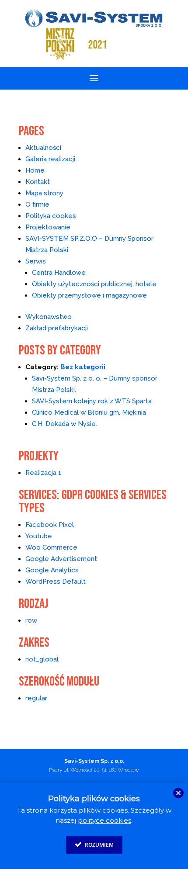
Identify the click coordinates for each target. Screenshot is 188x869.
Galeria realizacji (50, 159)
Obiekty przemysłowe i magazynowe (89, 295)
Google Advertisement (61, 559)
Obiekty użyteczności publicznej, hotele (94, 284)
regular (36, 698)
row (31, 620)
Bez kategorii (82, 367)
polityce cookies (104, 820)
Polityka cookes (50, 216)
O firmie (37, 204)
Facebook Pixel (49, 525)
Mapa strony (44, 193)
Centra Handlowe (59, 273)
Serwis (35, 261)
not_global (42, 659)
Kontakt (37, 182)
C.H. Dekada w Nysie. (64, 424)
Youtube (38, 536)
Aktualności (43, 148)
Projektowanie (47, 227)
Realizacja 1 (43, 473)
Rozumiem (99, 844)
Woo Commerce (51, 547)
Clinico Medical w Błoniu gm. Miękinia (89, 412)
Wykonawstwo (48, 317)
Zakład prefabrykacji (56, 328)
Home (35, 170)
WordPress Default (55, 581)
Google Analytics (52, 570)
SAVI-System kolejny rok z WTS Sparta (92, 401)
